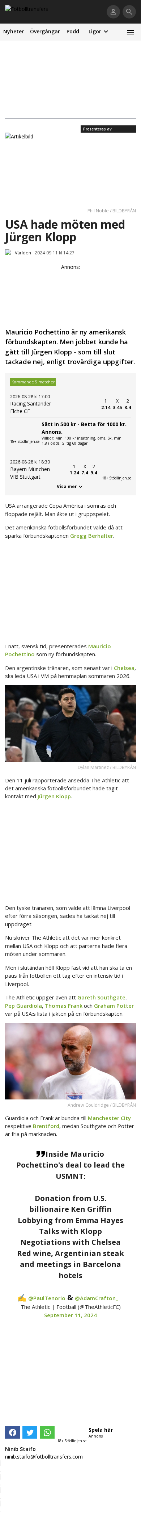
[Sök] (129, 11)
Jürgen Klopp (54, 796)
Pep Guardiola (23, 1005)
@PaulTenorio (46, 1298)
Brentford (46, 1126)
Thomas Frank (63, 1005)
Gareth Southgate (101, 997)
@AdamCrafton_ (96, 1298)
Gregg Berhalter (91, 535)
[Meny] (130, 32)
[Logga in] (113, 11)
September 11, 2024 (70, 1315)
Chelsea (124, 667)
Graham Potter (114, 1005)
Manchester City (109, 1118)
